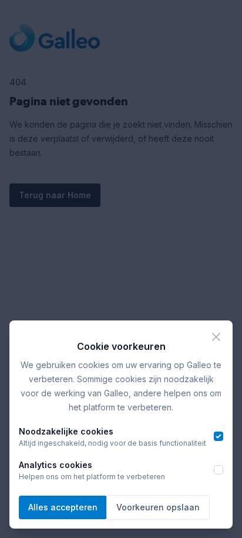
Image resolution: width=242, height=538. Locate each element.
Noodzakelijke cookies (66, 431)
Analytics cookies (55, 465)
